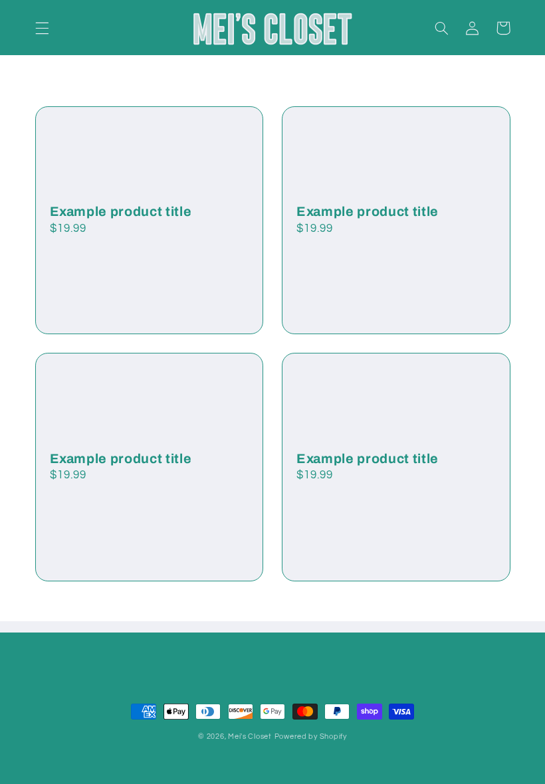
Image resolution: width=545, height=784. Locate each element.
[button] (42, 28)
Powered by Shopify (310, 736)
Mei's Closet (250, 736)
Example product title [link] (121, 212)
